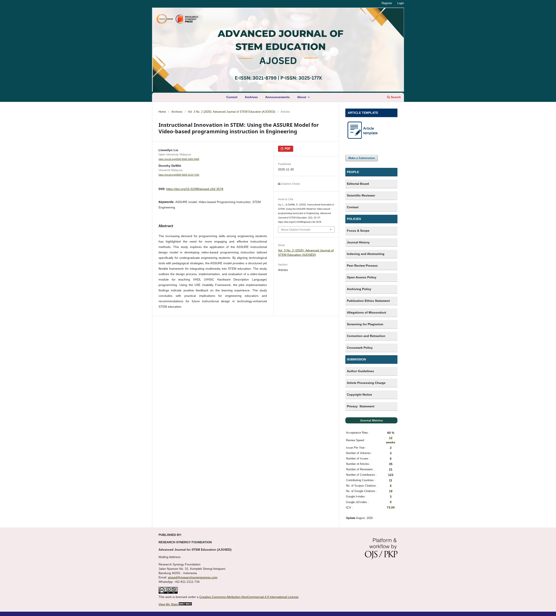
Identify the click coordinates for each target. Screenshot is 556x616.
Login (400, 3)
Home (162, 111)
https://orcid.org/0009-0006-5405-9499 (179, 159)
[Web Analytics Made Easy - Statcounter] (185, 604)
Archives (251, 97)
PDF (287, 148)
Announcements (277, 97)
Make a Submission (361, 158)
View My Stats (168, 604)
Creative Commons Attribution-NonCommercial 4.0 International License (248, 597)
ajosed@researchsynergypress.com (192, 577)
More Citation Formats (295, 229)
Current (231, 97)
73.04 (391, 507)
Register (387, 3)
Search (395, 97)
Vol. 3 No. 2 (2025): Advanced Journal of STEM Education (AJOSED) (231, 111)
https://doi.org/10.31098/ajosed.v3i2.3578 (194, 189)
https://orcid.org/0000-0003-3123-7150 (179, 174)
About (302, 97)
